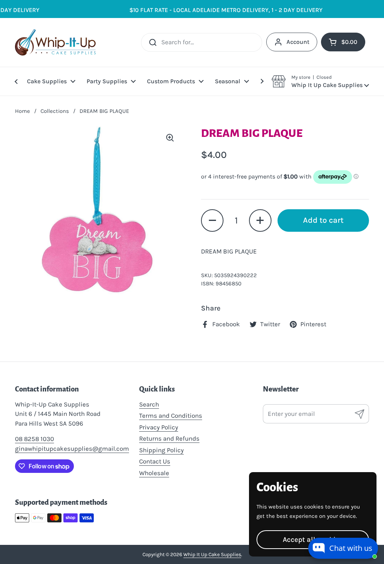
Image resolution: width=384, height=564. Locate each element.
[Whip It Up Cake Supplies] (55, 42)
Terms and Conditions (170, 415)
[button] (320, 81)
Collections (54, 111)
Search (149, 404)
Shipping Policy (161, 450)
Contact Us (154, 461)
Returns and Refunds (169, 438)
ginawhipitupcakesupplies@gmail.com (72, 448)
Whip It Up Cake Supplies (212, 554)
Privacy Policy (158, 427)
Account (297, 41)
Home (22, 111)
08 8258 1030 (34, 438)
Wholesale (154, 473)
